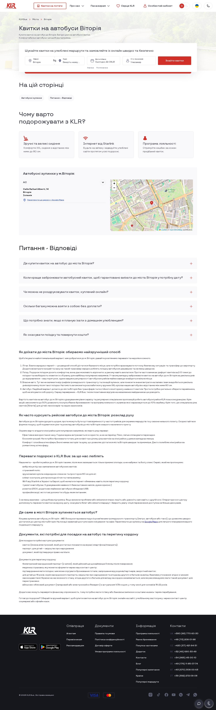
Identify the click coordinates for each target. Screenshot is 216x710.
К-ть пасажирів (137, 59)
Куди (65, 59)
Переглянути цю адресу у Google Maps (45, 200)
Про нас (75, 6)
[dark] (186, 6)
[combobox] (42, 61)
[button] (91, 68)
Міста (35, 19)
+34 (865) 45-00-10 (185, 657)
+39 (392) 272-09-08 (185, 676)
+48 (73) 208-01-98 (185, 639)
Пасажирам (98, 6)
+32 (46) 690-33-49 (185, 651)
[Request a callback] (209, 703)
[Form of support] (199, 703)
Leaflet (164, 229)
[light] (181, 6)
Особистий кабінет (160, 6)
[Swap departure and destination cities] (55, 61)
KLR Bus (23, 19)
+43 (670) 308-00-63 (186, 669)
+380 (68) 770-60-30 (186, 633)
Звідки (35, 59)
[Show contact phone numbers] (208, 6)
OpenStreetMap (176, 229)
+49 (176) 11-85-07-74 (186, 663)
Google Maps (151, 521)
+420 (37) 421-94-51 (186, 645)
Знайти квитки (174, 60)
